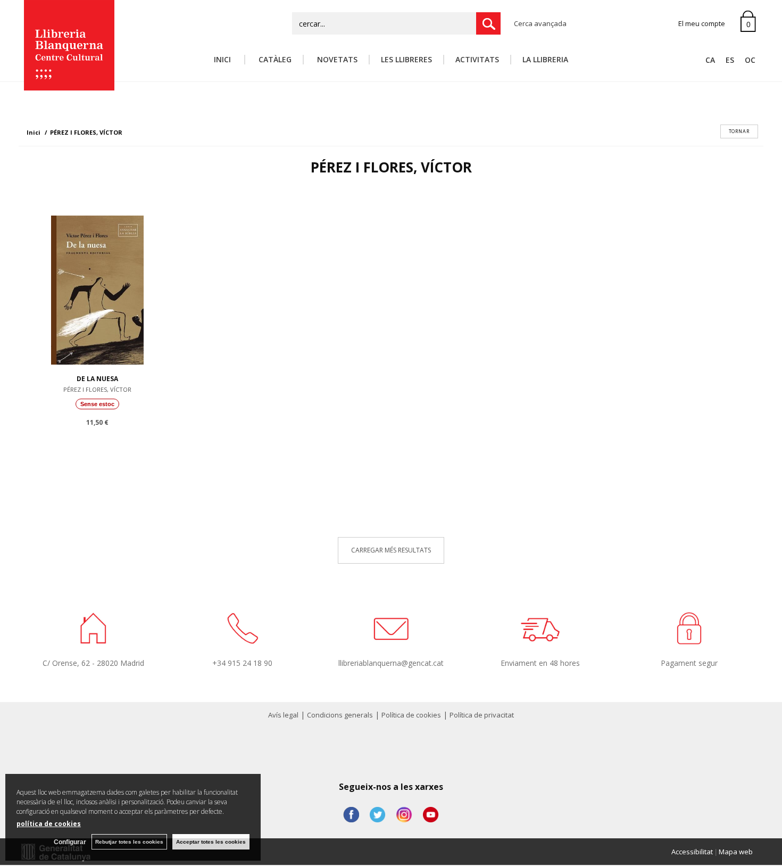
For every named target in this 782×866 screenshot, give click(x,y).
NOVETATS (336, 59)
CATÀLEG (274, 59)
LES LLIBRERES (406, 59)
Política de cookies (411, 715)
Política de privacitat (482, 715)
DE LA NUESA (97, 378)
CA (710, 60)
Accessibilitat (692, 851)
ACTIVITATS (477, 59)
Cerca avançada (540, 23)
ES (730, 60)
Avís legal (283, 715)
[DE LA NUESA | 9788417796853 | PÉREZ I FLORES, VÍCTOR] (97, 287)
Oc (750, 60)
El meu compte (701, 23)
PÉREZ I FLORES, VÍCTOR (97, 389)
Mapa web (736, 851)
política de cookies (48, 823)
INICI (223, 59)
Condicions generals (340, 715)
